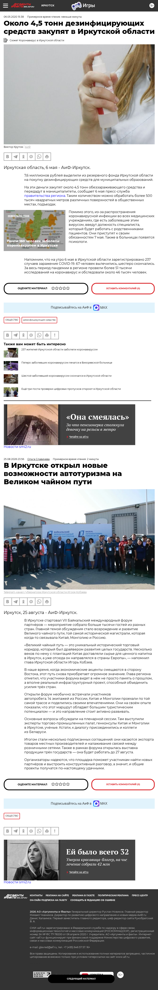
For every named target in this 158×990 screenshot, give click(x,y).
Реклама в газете (83, 895)
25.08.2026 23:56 (14, 459)
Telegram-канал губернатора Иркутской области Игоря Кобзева (45, 592)
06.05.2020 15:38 (14, 16)
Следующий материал (81, 978)
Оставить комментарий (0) (123, 288)
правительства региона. (45, 196)
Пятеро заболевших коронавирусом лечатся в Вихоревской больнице (66, 362)
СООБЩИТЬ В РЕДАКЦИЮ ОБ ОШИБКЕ (92, 900)
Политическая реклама (113, 895)
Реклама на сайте (57, 895)
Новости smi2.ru (17, 447)
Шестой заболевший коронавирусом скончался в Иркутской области (66, 375)
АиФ (28, 146)
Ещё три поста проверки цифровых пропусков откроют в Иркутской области (71, 388)
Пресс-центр (140, 895)
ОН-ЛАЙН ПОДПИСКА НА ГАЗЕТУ (48, 900)
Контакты (36, 895)
